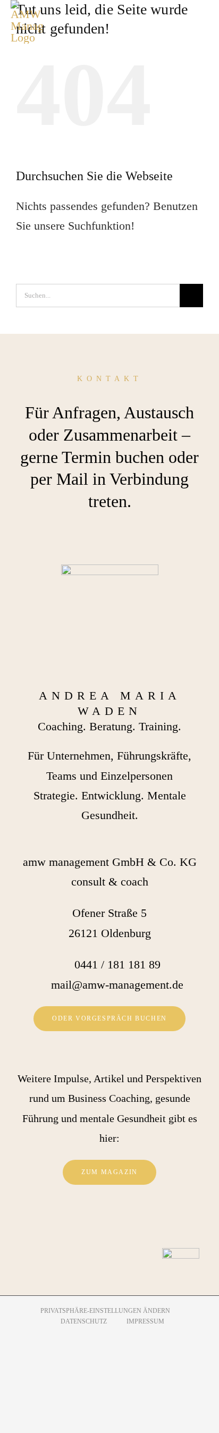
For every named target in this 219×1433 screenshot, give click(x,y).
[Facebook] (94, 1222)
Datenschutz (84, 1321)
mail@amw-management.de (117, 984)
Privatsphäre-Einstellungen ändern (105, 1310)
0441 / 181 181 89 (117, 964)
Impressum (145, 1321)
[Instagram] (109, 1222)
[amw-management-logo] (27, 22)
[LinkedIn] (125, 1222)
